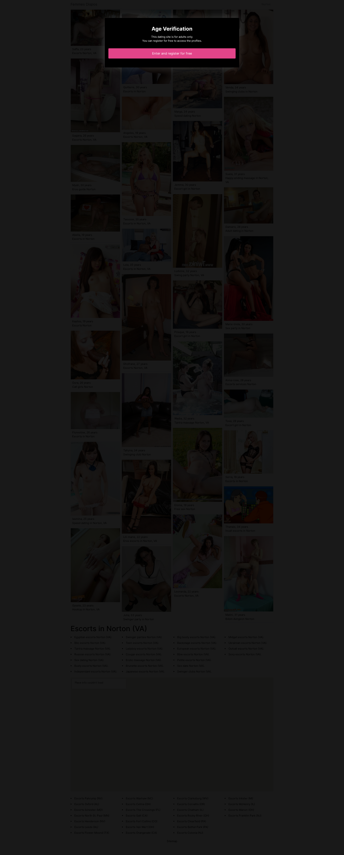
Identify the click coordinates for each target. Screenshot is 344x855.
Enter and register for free (172, 53)
